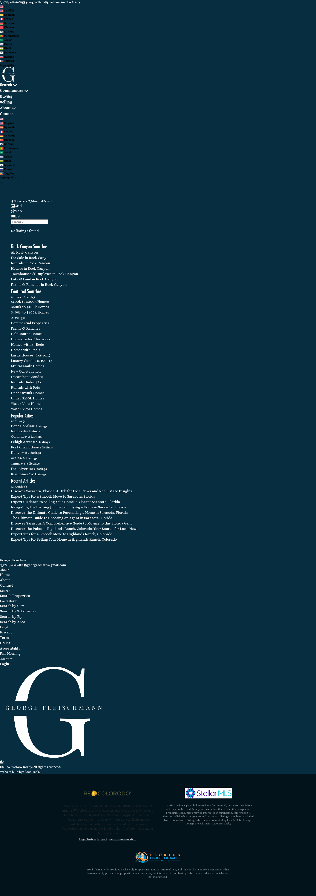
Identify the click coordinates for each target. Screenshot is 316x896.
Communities (11, 90)
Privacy (6, 632)
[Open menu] (1, 182)
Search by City (12, 606)
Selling (6, 102)
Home (5, 575)
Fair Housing (10, 653)
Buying (6, 96)
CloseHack (31, 772)
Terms (5, 638)
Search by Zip (11, 617)
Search (6, 85)
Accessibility (10, 648)
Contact (6, 585)
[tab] (158, 206)
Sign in (14, 65)
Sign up (5, 65)
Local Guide (8, 601)
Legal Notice (87, 839)
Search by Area (12, 622)
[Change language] (3, 6)
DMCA (5, 643)
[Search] (12, 226)
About (5, 108)
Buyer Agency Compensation (116, 839)
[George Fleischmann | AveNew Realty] (53, 757)
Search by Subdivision (18, 611)
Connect (7, 114)
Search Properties (15, 596)
